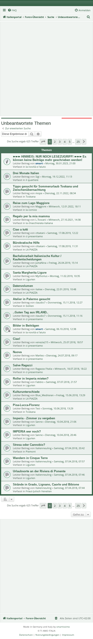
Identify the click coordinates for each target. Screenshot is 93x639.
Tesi (37, 408)
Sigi (37, 176)
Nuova (17, 352)
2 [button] (55, 142)
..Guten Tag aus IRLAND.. (30, 312)
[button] (43, 141)
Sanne (39, 421)
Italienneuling (43, 448)
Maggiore (40, 206)
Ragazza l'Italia (43, 368)
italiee (38, 289)
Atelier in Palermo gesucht (31, 299)
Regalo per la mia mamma (31, 216)
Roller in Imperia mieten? (31, 378)
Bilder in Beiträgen (26, 325)
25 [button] (78, 142)
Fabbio (39, 382)
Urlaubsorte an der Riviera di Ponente (39, 471)
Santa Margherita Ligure (29, 272)
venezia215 (41, 342)
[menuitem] (12, 10)
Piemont (31, 451)
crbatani (40, 233)
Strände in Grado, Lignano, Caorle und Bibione (46, 484)
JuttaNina (40, 262)
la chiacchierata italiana (39, 223)
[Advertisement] (46, 69)
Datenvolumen (23, 286)
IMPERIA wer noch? (27, 431)
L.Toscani (40, 219)
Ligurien (30, 279)
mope (38, 193)
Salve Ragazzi (23, 365)
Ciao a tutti (20, 229)
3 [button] (59, 142)
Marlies (39, 355)
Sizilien (30, 305)
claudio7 (40, 302)
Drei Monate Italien (26, 173)
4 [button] (64, 142)
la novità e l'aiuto (36, 166)
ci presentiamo (34, 236)
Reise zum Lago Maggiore (31, 203)
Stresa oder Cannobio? (29, 444)
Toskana (30, 196)
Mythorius (41, 276)
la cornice (31, 209)
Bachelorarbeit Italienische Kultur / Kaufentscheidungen (37, 257)
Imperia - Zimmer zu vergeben (34, 418)
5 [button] (69, 142)
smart (39, 163)
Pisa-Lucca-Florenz (26, 405)
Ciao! (16, 338)
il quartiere (32, 180)
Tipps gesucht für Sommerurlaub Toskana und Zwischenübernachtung (45, 188)
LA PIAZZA (31, 249)
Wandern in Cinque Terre (30, 458)
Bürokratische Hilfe (26, 242)
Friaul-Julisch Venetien (39, 491)
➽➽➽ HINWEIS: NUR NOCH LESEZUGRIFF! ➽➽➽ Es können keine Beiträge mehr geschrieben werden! (49, 158)
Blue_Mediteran (44, 395)
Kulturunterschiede (26, 391)
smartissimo (63, 626)
